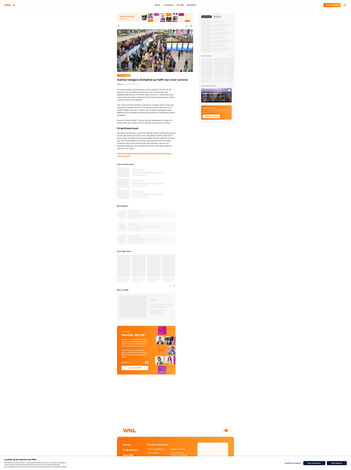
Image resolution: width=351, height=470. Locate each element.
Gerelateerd (217, 16)
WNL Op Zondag (152, 453)
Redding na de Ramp (178, 449)
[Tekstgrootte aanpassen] (186, 26)
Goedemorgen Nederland (156, 449)
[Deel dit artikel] (191, 26)
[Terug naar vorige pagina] (119, 26)
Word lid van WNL (332, 5)
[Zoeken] (319, 5)
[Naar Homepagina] (9, 5)
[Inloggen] (345, 5)
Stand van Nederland (124, 75)
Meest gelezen (206, 16)
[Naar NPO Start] (225, 430)
